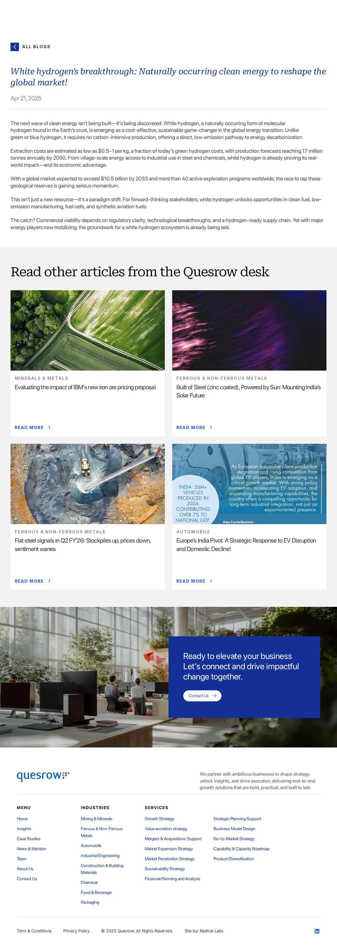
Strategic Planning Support (237, 818)
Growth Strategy (159, 818)
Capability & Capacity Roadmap (242, 848)
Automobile (91, 845)
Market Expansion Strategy (169, 848)
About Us (25, 868)
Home (22, 818)
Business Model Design (234, 828)
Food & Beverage (96, 892)
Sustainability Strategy (165, 868)
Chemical (89, 882)
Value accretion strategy (166, 828)
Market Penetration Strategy (170, 858)
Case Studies (29, 838)
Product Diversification (234, 858)
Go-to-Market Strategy (234, 838)
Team (21, 858)
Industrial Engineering (100, 855)
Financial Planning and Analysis (172, 878)
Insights (24, 828)
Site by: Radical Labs (204, 930)
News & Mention (31, 848)
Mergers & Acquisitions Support (173, 838)
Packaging (90, 902)
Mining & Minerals (96, 818)
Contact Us (27, 878)
